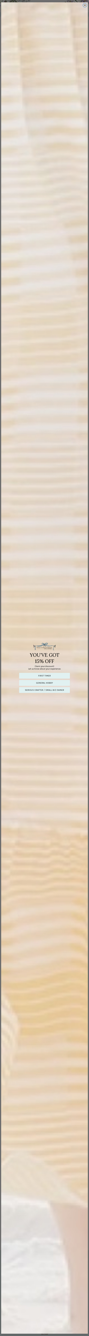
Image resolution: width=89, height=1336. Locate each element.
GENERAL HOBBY (44, 683)
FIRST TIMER (44, 675)
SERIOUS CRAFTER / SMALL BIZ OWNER (44, 690)
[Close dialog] (85, 5)
